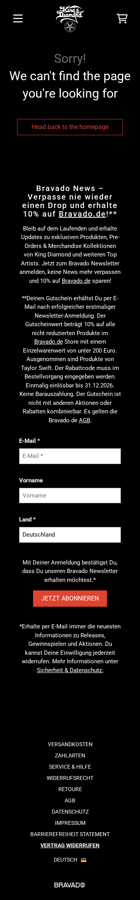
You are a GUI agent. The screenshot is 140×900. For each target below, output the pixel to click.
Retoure (70, 789)
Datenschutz (70, 812)
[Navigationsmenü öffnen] (17, 18)
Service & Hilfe (70, 767)
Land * (27, 519)
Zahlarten (70, 755)
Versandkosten (70, 744)
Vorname (31, 480)
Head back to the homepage (70, 127)
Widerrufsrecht (70, 778)
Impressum (70, 823)
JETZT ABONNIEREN (70, 598)
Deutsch (65, 860)
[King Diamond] (70, 18)
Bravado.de (82, 214)
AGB (84, 420)
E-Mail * (29, 440)
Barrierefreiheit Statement (70, 834)
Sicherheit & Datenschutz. (70, 670)
